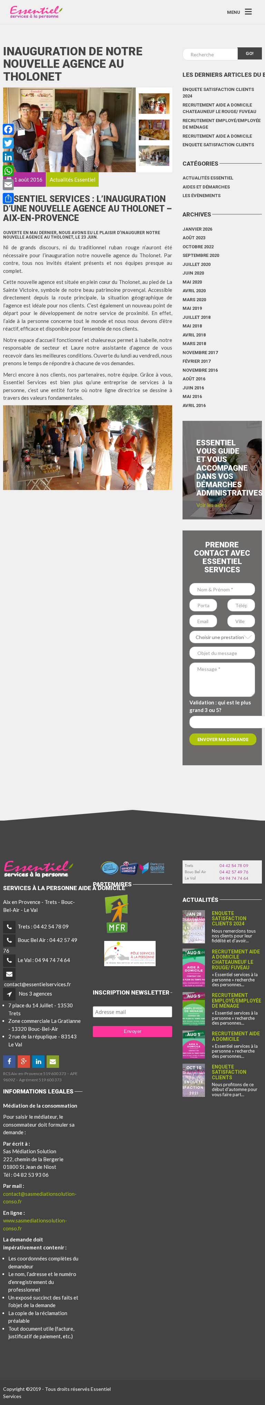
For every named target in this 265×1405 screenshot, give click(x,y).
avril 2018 (194, 335)
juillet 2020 (196, 264)
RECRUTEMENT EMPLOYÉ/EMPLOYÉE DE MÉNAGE (222, 124)
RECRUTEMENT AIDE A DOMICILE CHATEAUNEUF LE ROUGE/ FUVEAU (219, 108)
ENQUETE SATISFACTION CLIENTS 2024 (218, 93)
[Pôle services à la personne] (130, 952)
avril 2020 (194, 290)
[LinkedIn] (39, 1062)
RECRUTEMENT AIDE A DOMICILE (217, 136)
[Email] (8, 185)
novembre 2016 (200, 370)
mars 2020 (194, 299)
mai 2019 (192, 308)
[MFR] (116, 913)
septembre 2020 (201, 255)
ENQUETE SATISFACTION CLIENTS (218, 144)
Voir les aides (211, 505)
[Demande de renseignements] (53, 1062)
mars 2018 (194, 343)
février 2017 (196, 361)
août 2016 (194, 378)
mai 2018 (192, 326)
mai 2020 (192, 282)
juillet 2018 (196, 317)
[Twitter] (8, 143)
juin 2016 (193, 387)
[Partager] (8, 198)
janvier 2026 (197, 229)
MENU (233, 12)
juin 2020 (193, 273)
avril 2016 (194, 405)
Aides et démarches (206, 187)
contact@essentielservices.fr (37, 984)
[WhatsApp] (8, 171)
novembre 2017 (200, 352)
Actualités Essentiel (208, 178)
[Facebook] (10, 1062)
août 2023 (194, 237)
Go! (250, 53)
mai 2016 (192, 396)
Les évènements (201, 195)
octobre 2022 (198, 246)
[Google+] (24, 1062)
